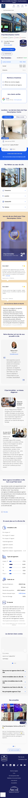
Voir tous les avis (18, 99)
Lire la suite (8, 275)
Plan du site (21, 757)
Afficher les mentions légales (12, 82)
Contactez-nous (22, 759)
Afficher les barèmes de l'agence (13, 85)
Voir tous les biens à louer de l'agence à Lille (14, 156)
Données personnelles (14, 775)
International (14, 780)
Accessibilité (14, 783)
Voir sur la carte (8, 45)
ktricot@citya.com (14, 354)
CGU (14, 773)
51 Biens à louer (7, 117)
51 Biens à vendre (20, 117)
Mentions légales (14, 771)
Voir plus (5, 512)
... (1, 10)
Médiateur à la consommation (14, 778)
